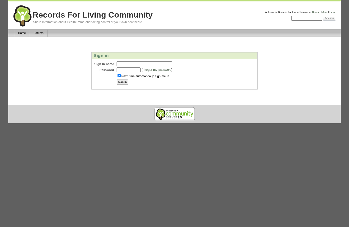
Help (332, 12)
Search (329, 18)
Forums (38, 33)
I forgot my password (156, 69)
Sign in (316, 12)
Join (324, 12)
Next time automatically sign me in (145, 76)
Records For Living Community (93, 14)
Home (22, 33)
